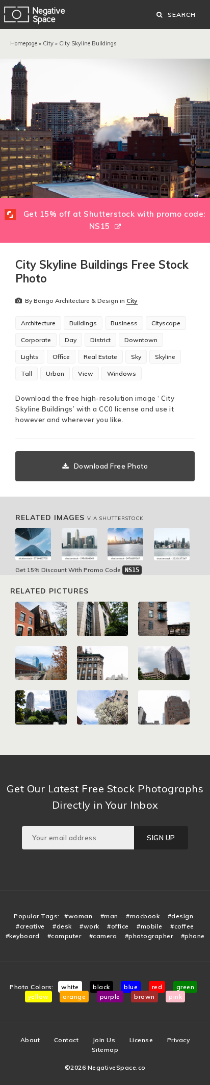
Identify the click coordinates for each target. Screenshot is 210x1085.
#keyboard (23, 936)
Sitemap (105, 1049)
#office (118, 926)
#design (181, 916)
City (48, 43)
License (141, 1040)
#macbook (143, 916)
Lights (30, 356)
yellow (38, 996)
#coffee (182, 926)
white (70, 987)
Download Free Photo (111, 466)
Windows (121, 373)
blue (131, 987)
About (30, 1040)
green (185, 987)
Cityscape (165, 323)
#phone (193, 936)
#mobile (150, 926)
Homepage (23, 43)
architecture (38, 323)
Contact (66, 1040)
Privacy (178, 1040)
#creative (30, 926)
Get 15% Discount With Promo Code (77, 570)
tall (26, 373)
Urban (55, 373)
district (100, 340)
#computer (64, 936)
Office (61, 356)
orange (74, 996)
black (101, 987)
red (157, 987)
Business (124, 323)
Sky (136, 356)
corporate (36, 340)
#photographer (149, 936)
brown (144, 996)
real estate (100, 356)
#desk (62, 926)
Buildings (83, 323)
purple (110, 996)
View (85, 373)
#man (109, 916)
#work (89, 926)
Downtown (141, 340)
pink (175, 996)
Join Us (104, 1040)
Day (70, 340)
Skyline (165, 356)
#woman (78, 916)
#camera (103, 936)
